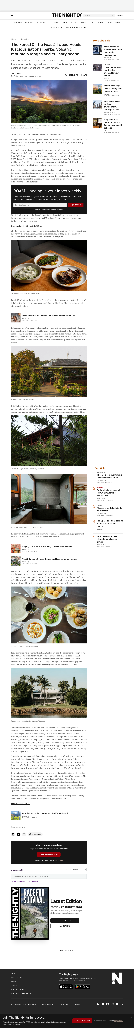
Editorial (100, 513)
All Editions (65, 926)
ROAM (83, 22)
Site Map (77, 1004)
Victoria (100, 529)
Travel (24, 39)
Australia (29, 22)
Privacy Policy (61, 209)
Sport (91, 22)
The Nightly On (113, 22)
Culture (74, 22)
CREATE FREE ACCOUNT (49, 854)
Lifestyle (15, 39)
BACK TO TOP (65, 950)
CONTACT (15, 986)
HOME (13, 974)
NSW (23, 827)
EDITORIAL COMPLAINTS (21, 993)
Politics (18, 22)
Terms (52, 209)
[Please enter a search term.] (112, 15)
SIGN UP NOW (76, 205)
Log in (120, 15)
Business (41, 22)
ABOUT (14, 982)
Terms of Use (63, 1004)
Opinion (64, 22)
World (100, 22)
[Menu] (12, 15)
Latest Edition (65, 920)
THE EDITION (16, 978)
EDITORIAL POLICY (18, 989)
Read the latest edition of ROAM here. (27, 226)
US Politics (53, 22)
